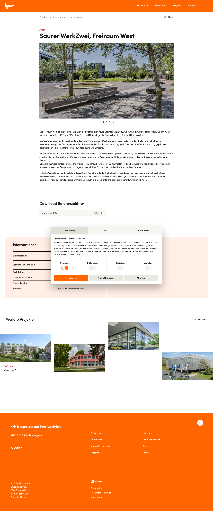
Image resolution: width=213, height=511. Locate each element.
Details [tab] (107, 230)
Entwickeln (142, 6)
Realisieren (160, 6)
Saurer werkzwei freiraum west (68, 17)
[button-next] (113, 122)
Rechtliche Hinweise (101, 493)
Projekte (177, 6)
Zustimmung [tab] (69, 231)
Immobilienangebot (100, 446)
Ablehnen (141, 278)
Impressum (96, 497)
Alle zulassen (71, 278)
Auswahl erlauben (106, 278)
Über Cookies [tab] (143, 230)
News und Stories (151, 440)
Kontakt (192, 6)
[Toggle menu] (205, 5)
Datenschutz (97, 488)
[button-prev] (99, 122)
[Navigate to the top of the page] (200, 423)
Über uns (146, 433)
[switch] (92, 268)
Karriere (146, 446)
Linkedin (99, 481)
